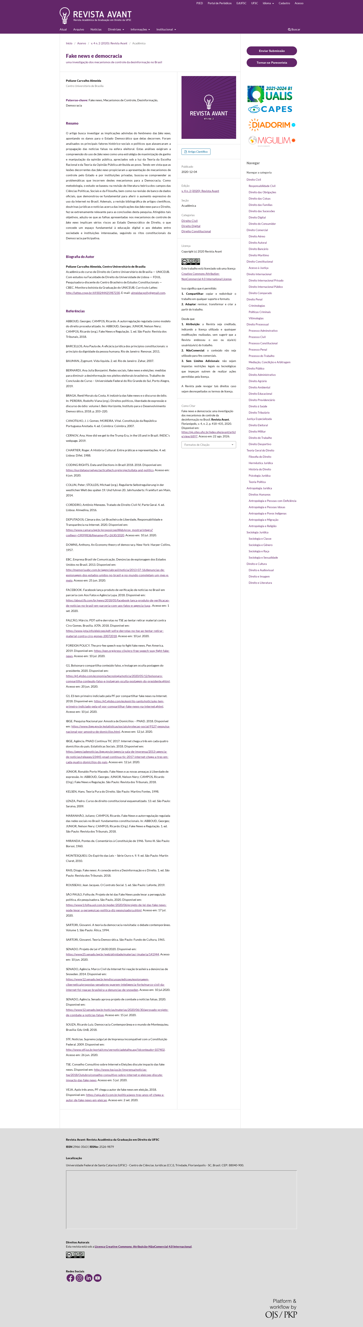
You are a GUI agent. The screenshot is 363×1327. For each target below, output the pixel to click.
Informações (139, 29)
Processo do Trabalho (261, 356)
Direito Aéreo (257, 236)
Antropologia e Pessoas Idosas (267, 507)
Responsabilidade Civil (262, 186)
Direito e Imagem (259, 576)
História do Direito (260, 469)
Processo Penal (258, 349)
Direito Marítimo (259, 255)
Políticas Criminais (260, 312)
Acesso (299, 3)
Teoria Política (257, 482)
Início (69, 43)
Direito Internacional (259, 274)
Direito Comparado (260, 293)
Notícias (96, 29)
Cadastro (284, 3)
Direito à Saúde (258, 406)
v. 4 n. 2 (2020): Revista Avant (109, 43)
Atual (63, 29)
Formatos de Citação (196, 444)
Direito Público (255, 368)
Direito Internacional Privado (266, 280)
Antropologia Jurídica (259, 488)
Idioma (267, 3)
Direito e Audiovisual (261, 570)
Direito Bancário (258, 249)
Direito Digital (191, 226)
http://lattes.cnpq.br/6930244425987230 (93, 293)
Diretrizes (115, 29)
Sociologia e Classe (260, 538)
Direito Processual (258, 324)
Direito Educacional (260, 393)
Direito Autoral (258, 242)
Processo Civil (257, 337)
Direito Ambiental (259, 387)
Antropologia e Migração (263, 519)
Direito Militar (257, 431)
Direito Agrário (258, 381)
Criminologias (257, 305)
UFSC (254, 3)
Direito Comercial (257, 230)
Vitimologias (256, 318)
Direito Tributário (259, 412)
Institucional (165, 29)
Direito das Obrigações (262, 192)
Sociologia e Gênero (260, 545)
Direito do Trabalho (260, 437)
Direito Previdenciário (262, 400)
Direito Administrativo (262, 374)
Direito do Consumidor (262, 223)
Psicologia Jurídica (260, 475)
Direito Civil (190, 220)
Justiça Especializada (259, 419)
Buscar (295, 29)
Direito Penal (254, 299)
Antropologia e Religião (262, 526)
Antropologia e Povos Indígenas (268, 513)
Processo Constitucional (263, 343)
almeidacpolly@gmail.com (148, 293)
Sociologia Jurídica (257, 532)
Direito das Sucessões (262, 211)
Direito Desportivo (260, 444)
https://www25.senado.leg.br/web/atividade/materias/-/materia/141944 (112, 954)
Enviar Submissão (272, 51)
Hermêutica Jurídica (261, 463)
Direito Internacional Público (266, 286)
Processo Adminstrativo (263, 330)
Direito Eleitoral (258, 425)
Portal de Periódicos (220, 3)
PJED (199, 3)
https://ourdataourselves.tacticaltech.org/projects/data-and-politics (110, 470)
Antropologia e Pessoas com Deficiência (272, 500)
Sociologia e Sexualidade (263, 557)
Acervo (81, 43)
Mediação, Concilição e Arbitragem (270, 362)
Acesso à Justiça (258, 268)
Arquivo (78, 29)
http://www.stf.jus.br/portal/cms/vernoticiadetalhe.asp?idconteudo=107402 (115, 1049)
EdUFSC (241, 3)
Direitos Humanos (260, 494)
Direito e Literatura (260, 582)
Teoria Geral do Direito (260, 450)
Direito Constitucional (196, 231)
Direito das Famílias (260, 204)
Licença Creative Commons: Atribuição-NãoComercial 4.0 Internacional (143, 1246)
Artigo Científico (197, 151)
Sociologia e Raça (259, 551)
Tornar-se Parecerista (272, 62)
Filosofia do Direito (260, 456)
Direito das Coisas (260, 198)
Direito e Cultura (257, 564)
